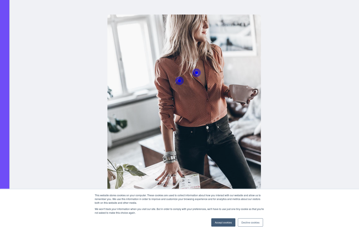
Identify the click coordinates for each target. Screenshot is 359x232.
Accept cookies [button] (223, 222)
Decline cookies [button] (250, 222)
